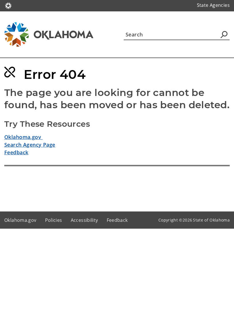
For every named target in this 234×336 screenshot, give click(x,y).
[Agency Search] (224, 34)
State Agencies (213, 5)
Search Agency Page (29, 144)
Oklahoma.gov (23, 137)
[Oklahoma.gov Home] (8, 5)
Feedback (16, 152)
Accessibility (84, 220)
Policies (53, 220)
